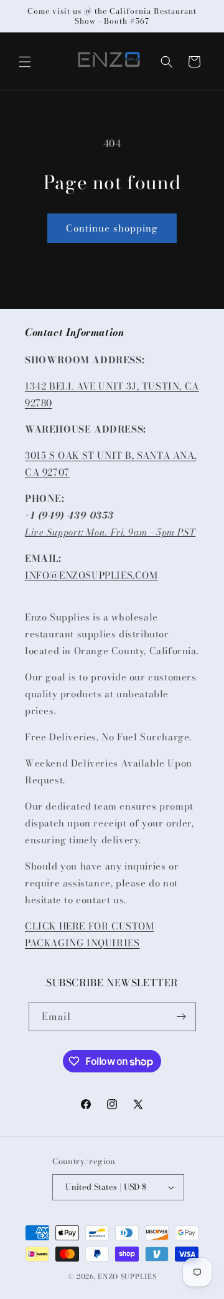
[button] (25, 62)
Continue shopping (112, 228)
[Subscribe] (181, 1016)
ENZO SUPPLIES (127, 1277)
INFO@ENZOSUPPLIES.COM (91, 575)
